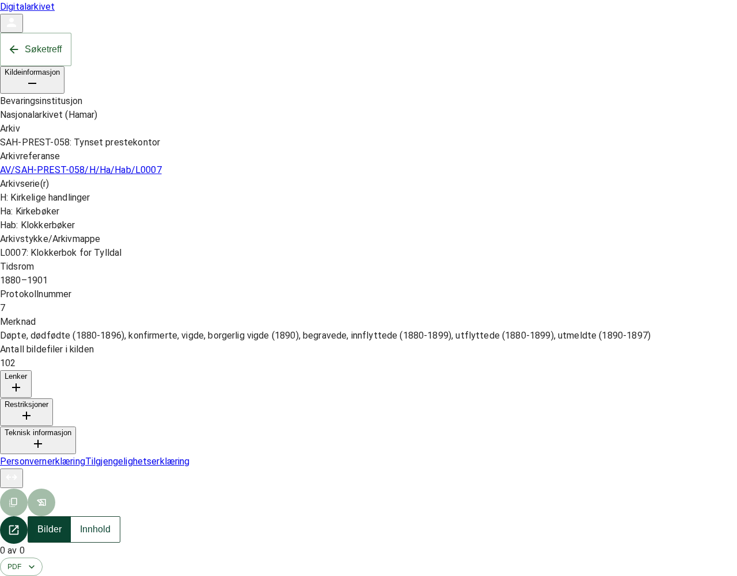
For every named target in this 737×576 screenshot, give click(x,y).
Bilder (49, 529)
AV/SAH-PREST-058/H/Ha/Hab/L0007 (81, 169)
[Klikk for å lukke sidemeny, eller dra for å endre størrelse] (11, 478)
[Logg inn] (11, 23)
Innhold (95, 529)
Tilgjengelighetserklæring (137, 461)
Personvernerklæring (42, 461)
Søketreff (43, 49)
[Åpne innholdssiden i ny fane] (14, 530)
